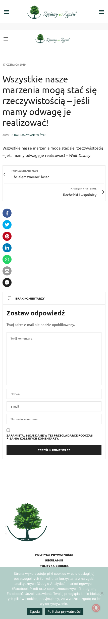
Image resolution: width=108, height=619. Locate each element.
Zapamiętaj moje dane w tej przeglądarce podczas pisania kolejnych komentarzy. (50, 437)
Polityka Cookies (54, 566)
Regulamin (54, 560)
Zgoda (35, 611)
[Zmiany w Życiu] (54, 39)
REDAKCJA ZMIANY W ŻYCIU (29, 135)
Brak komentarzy (30, 298)
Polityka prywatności (54, 555)
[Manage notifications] (96, 608)
